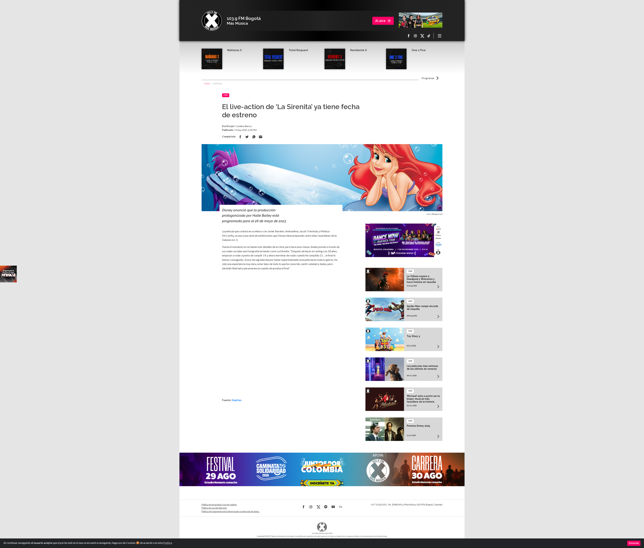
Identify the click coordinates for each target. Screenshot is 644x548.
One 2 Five (419, 50)
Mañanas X (234, 50)
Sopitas (236, 400)
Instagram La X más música (415, 36)
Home (207, 83)
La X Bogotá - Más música (212, 21)
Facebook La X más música (409, 36)
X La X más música (422, 36)
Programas (428, 78)
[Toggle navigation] (439, 35)
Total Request (298, 50)
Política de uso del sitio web (214, 508)
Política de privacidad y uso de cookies (219, 504)
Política (167, 542)
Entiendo (634, 543)
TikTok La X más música (429, 36)
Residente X (358, 50)
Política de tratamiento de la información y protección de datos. (230, 511)
